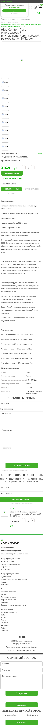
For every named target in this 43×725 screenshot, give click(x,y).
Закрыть (21, 705)
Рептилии (4, 625)
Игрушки (4, 582)
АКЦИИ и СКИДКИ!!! (9, 612)
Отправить (21, 693)
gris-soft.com (30, 650)
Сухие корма (6, 577)
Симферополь (32, 715)
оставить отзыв (21, 465)
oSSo (40, 154)
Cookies (34, 647)
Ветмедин (5, 585)
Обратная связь (7, 547)
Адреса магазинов (8, 600)
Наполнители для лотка (10, 564)
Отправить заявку (21, 499)
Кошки (3, 617)
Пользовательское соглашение (18, 647)
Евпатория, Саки (11, 715)
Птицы (3, 620)
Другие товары (23, 19)
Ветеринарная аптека (9, 22)
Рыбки (3, 628)
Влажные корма (7, 561)
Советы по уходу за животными (13, 605)
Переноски (5, 567)
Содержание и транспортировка (14, 579)
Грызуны (4, 623)
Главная (4, 19)
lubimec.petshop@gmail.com (17, 554)
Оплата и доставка (8, 592)
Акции (3, 594)
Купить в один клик (12, 178)
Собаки (12, 19)
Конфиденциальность (21, 644)
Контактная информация (11, 550)
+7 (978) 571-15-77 (10, 544)
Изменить (14, 14)
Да (14, 10)
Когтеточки (5, 569)
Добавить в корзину (12, 173)
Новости (4, 602)
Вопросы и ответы (8, 597)
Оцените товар (9, 183)
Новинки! (4, 631)
